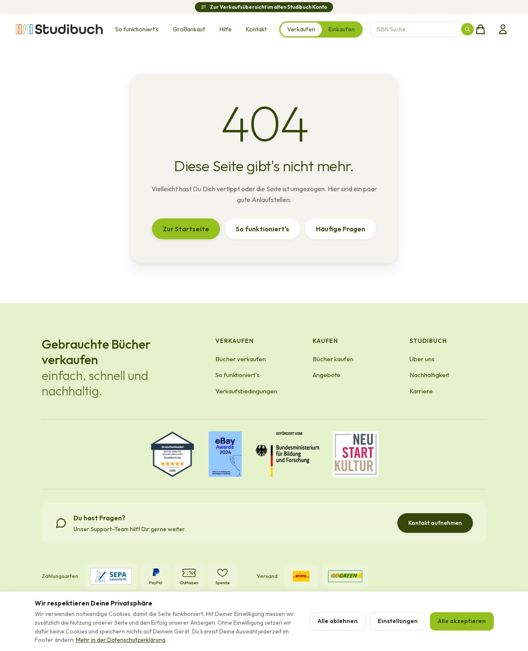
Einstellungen (398, 621)
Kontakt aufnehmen (435, 523)
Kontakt (256, 29)
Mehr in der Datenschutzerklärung (120, 639)
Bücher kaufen (333, 359)
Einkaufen (341, 29)
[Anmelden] (503, 29)
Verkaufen (301, 29)
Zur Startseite (186, 229)
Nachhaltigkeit (429, 375)
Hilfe (226, 29)
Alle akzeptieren (462, 621)
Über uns (422, 359)
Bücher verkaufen (240, 359)
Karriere (421, 391)
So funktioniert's (137, 29)
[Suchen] (467, 29)
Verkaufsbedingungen (246, 391)
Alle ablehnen (338, 621)
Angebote (327, 375)
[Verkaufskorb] (480, 29)
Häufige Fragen (340, 229)
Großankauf (189, 29)
